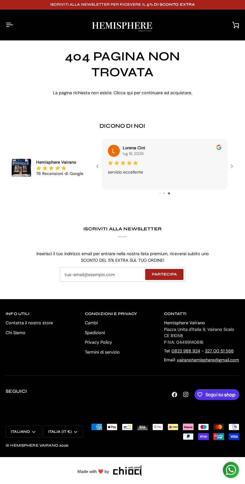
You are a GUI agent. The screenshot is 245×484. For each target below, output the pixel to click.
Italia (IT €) (60, 431)
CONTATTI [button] (175, 313)
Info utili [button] (17, 313)
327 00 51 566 (219, 351)
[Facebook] (174, 394)
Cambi (91, 322)
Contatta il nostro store (29, 322)
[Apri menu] (15, 25)
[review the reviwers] (218, 147)
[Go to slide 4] (164, 193)
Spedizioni (95, 332)
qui (130, 92)
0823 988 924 (186, 351)
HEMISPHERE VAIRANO (34, 445)
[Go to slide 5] (169, 193)
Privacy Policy (98, 342)
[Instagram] (186, 394)
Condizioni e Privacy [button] (111, 313)
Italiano (20, 431)
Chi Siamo (15, 332)
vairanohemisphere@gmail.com (208, 360)
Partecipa (164, 274)
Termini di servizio (102, 352)
